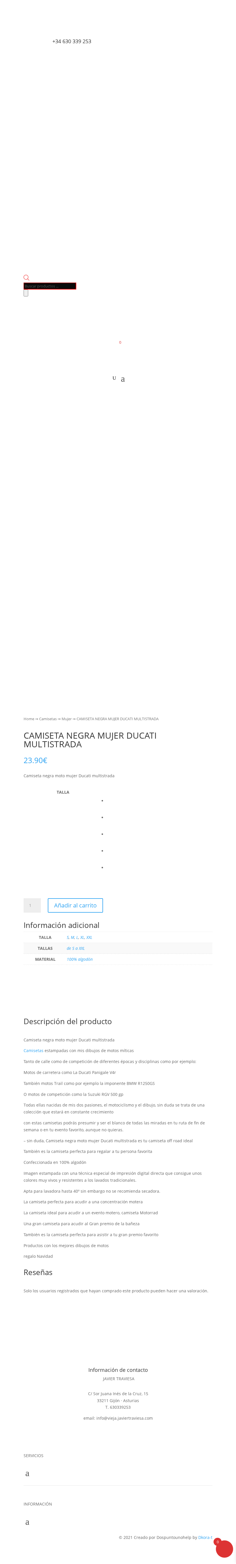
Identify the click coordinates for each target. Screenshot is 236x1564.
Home (29, 718)
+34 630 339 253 (71, 41)
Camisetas (48, 718)
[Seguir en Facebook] (28, 27)
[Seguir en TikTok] (40, 27)
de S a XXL (76, 948)
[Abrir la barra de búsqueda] (26, 279)
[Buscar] (26, 293)
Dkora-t (205, 1537)
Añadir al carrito (75, 905)
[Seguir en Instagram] (52, 27)
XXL (89, 937)
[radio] (159, 796)
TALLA (63, 792)
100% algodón (80, 959)
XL (82, 937)
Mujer (67, 718)
